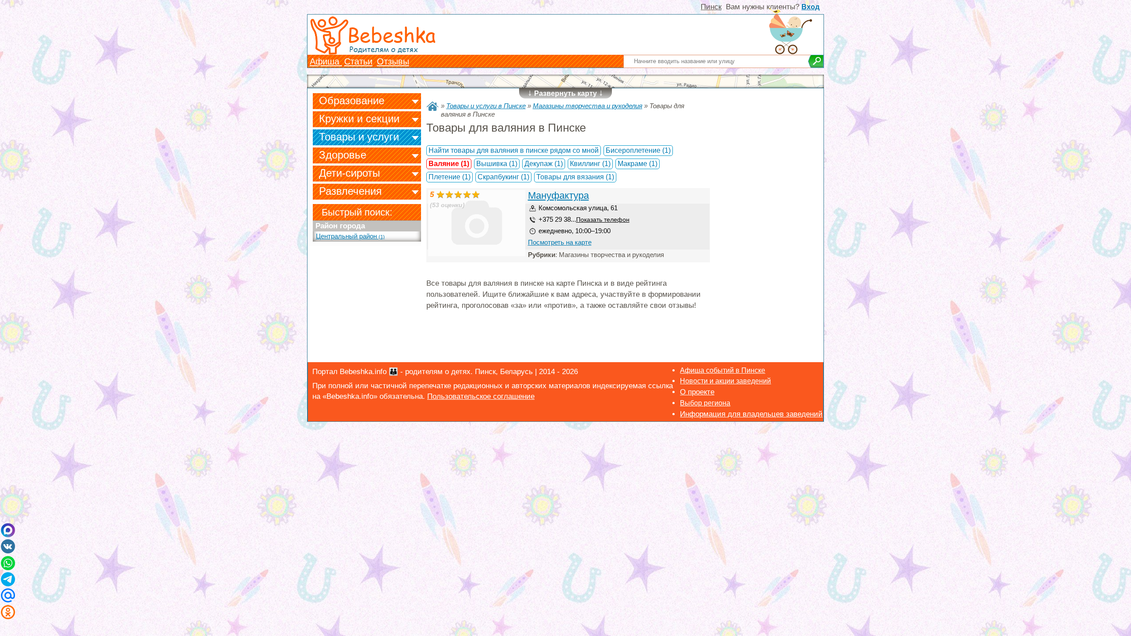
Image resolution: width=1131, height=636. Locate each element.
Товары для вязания (575, 177)
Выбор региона (705, 403)
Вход (810, 7)
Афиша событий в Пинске (722, 370)
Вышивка (496, 163)
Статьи (358, 61)
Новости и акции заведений (725, 381)
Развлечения (350, 191)
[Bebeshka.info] (432, 106)
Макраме (637, 163)
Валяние (449, 163)
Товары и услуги (359, 137)
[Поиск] (816, 61)
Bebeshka (391, 34)
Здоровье (342, 155)
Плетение (450, 177)
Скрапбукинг (503, 177)
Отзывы (393, 61)
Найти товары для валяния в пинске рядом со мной (514, 150)
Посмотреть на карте (560, 242)
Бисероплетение (638, 150)
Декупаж (543, 163)
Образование (351, 100)
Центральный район (350, 236)
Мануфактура (558, 195)
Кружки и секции (359, 119)
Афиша (326, 61)
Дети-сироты (349, 173)
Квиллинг (590, 163)
